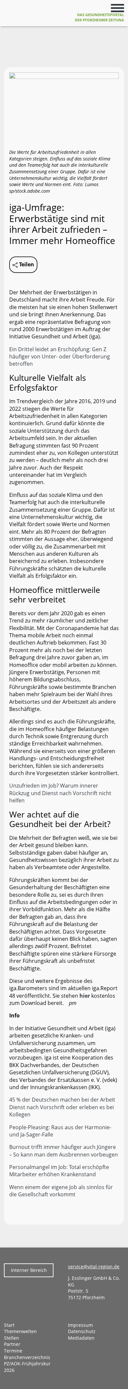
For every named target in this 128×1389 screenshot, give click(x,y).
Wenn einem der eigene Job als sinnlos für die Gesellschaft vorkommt (61, 1190)
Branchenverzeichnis (27, 1357)
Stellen (11, 1338)
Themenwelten (20, 1331)
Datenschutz (82, 1331)
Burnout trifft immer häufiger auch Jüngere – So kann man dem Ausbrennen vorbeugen (63, 1150)
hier (84, 995)
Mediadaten (81, 1338)
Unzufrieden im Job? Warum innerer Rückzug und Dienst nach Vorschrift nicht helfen (60, 793)
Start (9, 1325)
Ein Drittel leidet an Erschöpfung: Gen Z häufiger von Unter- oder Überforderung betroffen (59, 357)
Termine (13, 1351)
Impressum (80, 1325)
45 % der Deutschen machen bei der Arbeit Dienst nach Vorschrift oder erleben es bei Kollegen (62, 1107)
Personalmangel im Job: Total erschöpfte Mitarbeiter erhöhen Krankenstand (59, 1170)
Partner (12, 1344)
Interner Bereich (29, 1270)
